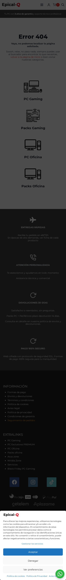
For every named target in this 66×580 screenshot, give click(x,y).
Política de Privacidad (36, 576)
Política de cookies (16, 576)
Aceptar (33, 551)
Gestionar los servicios (32, 543)
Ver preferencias (33, 569)
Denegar (33, 560)
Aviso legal (54, 576)
